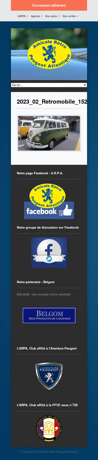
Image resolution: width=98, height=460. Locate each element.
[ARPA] (49, 252)
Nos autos (51, 16)
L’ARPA (21, 16)
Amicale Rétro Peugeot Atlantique (59, 451)
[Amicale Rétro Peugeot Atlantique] (49, 69)
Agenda (35, 16)
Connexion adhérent (49, 5)
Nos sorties (69, 16)
